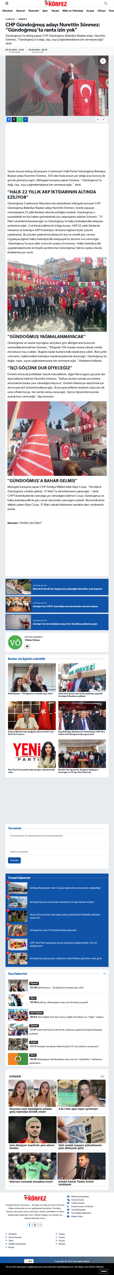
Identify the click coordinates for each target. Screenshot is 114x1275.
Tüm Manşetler (78, 1210)
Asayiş (90, 10)
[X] (35, 1224)
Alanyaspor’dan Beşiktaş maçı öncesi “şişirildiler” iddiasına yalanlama (65, 1061)
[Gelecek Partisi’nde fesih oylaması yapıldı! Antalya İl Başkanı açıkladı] (82, 677)
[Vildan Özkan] (15, 642)
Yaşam (55, 10)
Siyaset (20, 10)
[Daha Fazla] (25, 119)
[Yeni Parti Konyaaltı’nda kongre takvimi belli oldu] (32, 753)
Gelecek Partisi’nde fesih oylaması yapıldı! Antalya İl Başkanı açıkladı (65, 1031)
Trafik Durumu (77, 1203)
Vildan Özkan (32, 640)
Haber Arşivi (77, 1216)
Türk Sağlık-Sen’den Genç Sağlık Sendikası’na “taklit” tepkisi (66, 1017)
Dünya (102, 10)
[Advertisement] (57, 146)
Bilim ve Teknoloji (72, 10)
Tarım (11, 1241)
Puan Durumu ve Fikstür (82, 1206)
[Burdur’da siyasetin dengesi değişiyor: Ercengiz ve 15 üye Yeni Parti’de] (82, 753)
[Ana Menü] (6, 3)
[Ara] (106, 3)
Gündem (7, 10)
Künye (11, 1247)
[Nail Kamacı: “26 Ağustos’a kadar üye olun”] (32, 677)
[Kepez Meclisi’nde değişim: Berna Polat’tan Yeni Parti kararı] (32, 715)
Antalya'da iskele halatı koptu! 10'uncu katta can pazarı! (64, 1046)
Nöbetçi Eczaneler (80, 1196)
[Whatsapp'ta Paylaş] (19, 119)
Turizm (62, 1237)
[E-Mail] (27, 646)
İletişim (62, 1244)
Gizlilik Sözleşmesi (17, 1244)
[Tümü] (104, 974)
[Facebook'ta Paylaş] (9, 119)
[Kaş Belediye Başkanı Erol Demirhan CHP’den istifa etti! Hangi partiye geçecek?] (82, 715)
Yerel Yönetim (15, 1237)
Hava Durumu (77, 1200)
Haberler (10, 19)
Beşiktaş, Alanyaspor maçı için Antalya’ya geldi (59, 1002)
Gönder (14, 860)
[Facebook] (29, 1224)
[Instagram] (40, 1224)
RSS (30, 1261)
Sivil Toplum (36, 1013)
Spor (45, 10)
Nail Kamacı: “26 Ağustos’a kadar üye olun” (31, 694)
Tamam (103, 1271)
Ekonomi (33, 10)
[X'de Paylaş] (14, 119)
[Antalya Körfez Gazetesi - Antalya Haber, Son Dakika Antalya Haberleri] (56, 3)
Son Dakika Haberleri (81, 1213)
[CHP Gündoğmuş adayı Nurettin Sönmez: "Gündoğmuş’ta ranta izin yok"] (57, 86)
